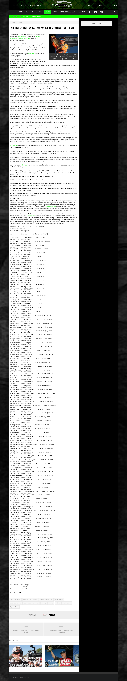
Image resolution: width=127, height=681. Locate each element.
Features (29, 12)
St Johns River (14, 607)
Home (21, 12)
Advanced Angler (15, 599)
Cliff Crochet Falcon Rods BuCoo (32, 15)
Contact (82, 12)
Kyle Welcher (25, 165)
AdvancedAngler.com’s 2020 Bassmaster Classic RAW (61, 631)
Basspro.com (31, 216)
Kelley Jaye (31, 54)
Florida (51, 603)
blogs (55, 12)
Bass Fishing (59, 599)
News (48, 12)
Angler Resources (67, 12)
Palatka (58, 603)
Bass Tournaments (15, 603)
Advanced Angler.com (30, 599)
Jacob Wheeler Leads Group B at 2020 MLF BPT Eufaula (26, 631)
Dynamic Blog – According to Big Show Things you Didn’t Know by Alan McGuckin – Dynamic (26, 660)
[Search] (115, 12)
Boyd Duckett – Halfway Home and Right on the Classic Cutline (63, 662)
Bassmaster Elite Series (31, 603)
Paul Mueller (21, 36)
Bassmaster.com (51, 207)
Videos (38, 12)
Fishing (43, 603)
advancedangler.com (46, 599)
